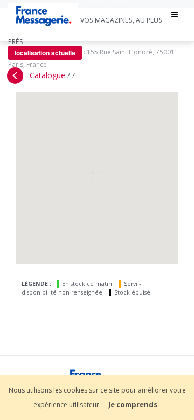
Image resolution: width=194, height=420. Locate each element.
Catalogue (47, 75)
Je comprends (132, 404)
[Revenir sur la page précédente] (15, 75)
